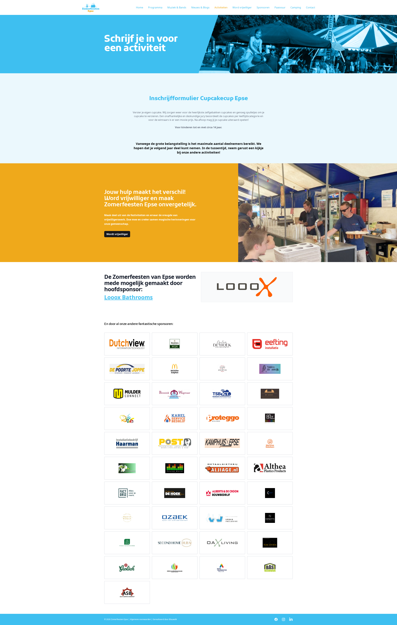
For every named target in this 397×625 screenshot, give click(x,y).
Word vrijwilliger (242, 7)
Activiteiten (220, 7)
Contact (310, 7)
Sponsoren (263, 7)
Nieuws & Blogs (200, 7)
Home (139, 7)
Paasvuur (279, 7)
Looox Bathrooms (128, 297)
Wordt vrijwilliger (117, 234)
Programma (155, 7)
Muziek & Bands (176, 7)
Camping (295, 7)
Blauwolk (173, 619)
